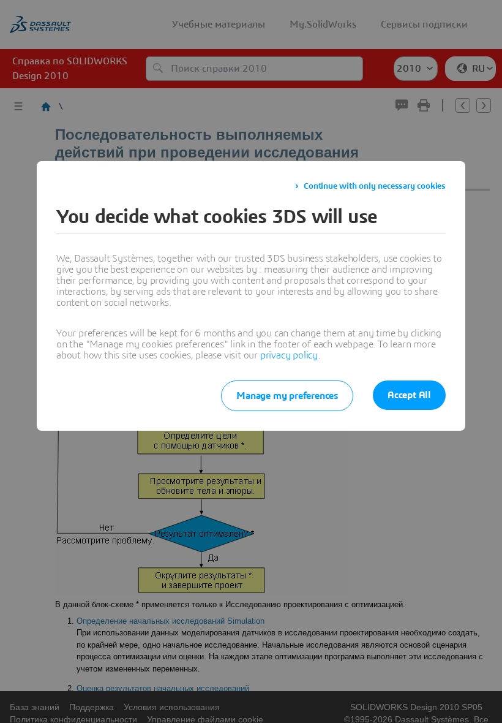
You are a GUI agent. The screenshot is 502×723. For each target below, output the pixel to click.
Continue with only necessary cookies (375, 186)
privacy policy (289, 355)
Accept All (409, 395)
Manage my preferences (287, 396)
